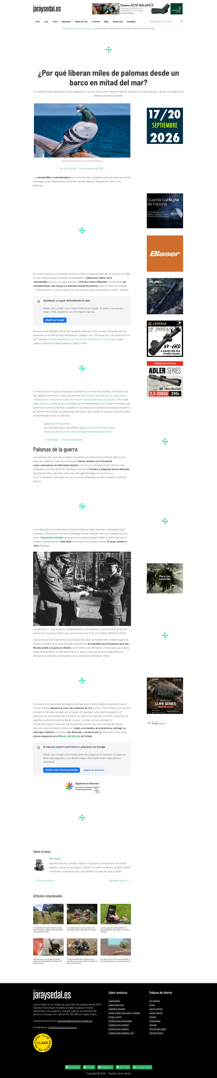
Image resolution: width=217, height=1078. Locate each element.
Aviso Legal (114, 1016)
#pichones (50, 431)
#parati (76, 431)
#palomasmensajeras (92, 431)
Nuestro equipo (116, 1008)
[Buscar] (181, 21)
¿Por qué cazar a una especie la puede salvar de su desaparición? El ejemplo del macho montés (47, 961)
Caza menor (156, 1012)
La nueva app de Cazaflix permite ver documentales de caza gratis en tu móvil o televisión (115, 929)
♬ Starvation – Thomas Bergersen (63, 439)
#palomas (94, 427)
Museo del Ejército (69, 736)
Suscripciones (116, 1004)
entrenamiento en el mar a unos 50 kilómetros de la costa (83, 339)
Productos (154, 1020)
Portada (66, 28)
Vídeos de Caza (85, 28)
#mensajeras (108, 427)
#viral (108, 431)
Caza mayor (156, 1008)
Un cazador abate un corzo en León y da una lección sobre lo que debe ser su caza (81, 928)
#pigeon (83, 427)
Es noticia (154, 1000)
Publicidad (114, 1000)
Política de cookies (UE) (121, 1032)
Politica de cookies (118, 1024)
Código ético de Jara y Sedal (124, 1012)
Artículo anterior (43, 880)
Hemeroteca (156, 1032)
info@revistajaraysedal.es (62, 1027)
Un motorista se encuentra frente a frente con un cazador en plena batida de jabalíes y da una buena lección (48, 929)
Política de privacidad (120, 1020)
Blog (74, 28)
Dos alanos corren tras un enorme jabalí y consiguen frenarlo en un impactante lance (115, 960)
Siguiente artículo (119, 880)
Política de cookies (118, 1028)
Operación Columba (52, 537)
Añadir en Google (54, 320)
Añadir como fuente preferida (61, 770)
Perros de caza (157, 1028)
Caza (152, 1004)
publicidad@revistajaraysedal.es (74, 1020)
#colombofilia (63, 431)
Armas (153, 1024)
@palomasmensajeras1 (57, 423)
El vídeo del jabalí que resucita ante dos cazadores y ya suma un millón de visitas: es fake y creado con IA (82, 961)
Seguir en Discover (94, 770)
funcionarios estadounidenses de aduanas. (92, 399)
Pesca (152, 1016)
